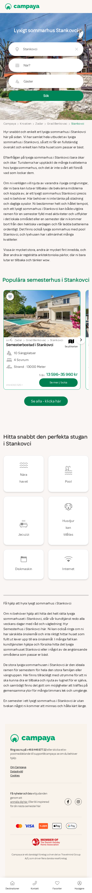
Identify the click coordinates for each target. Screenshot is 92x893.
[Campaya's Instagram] (78, 801)
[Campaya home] (21, 6)
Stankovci (77, 123)
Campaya (9, 123)
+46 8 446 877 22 (37, 750)
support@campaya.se (46, 754)
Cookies (15, 775)
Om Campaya (18, 767)
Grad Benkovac (57, 123)
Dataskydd (16, 771)
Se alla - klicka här (46, 401)
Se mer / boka (58, 382)
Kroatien (25, 123)
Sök (46, 96)
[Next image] (81, 340)
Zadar (39, 123)
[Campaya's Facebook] (68, 801)
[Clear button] (76, 49)
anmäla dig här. (19, 802)
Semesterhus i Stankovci (21, 629)
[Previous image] (11, 340)
